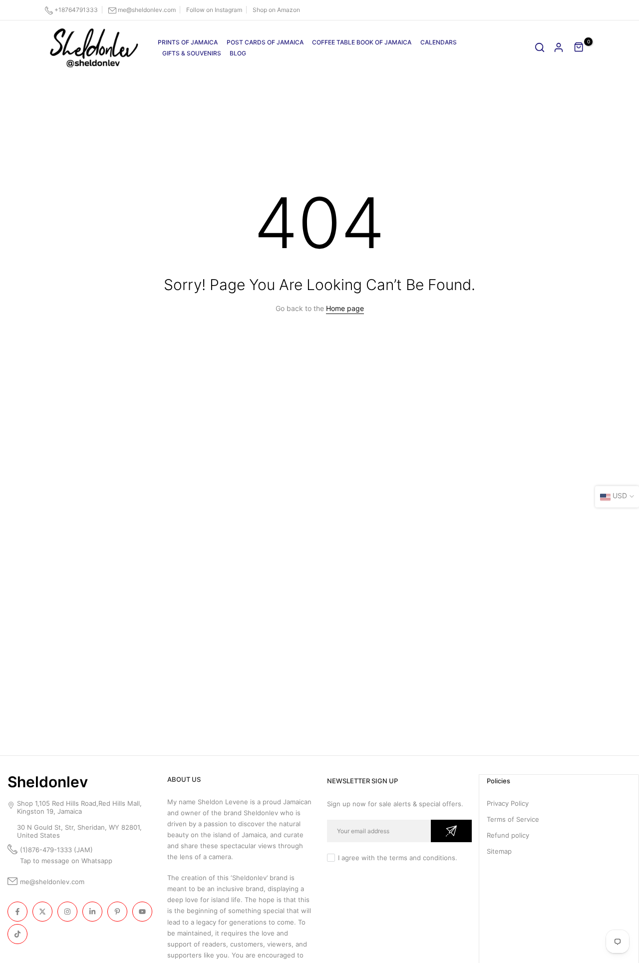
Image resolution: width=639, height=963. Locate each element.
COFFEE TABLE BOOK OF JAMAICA (361, 42)
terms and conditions (422, 858)
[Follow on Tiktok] (17, 934)
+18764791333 (76, 9)
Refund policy (508, 835)
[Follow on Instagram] (67, 912)
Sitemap (499, 851)
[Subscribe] (451, 831)
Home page (345, 308)
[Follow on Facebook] (17, 912)
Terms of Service (513, 819)
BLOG (238, 53)
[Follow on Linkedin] (92, 912)
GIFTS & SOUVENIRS (191, 53)
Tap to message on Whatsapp (67, 861)
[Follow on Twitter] (42, 912)
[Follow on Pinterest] (117, 912)
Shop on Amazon (276, 9)
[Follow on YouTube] (142, 912)
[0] (579, 47)
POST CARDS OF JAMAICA (265, 42)
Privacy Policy (508, 803)
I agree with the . (397, 858)
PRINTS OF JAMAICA (188, 42)
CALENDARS (438, 42)
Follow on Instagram (214, 9)
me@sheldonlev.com (147, 9)
